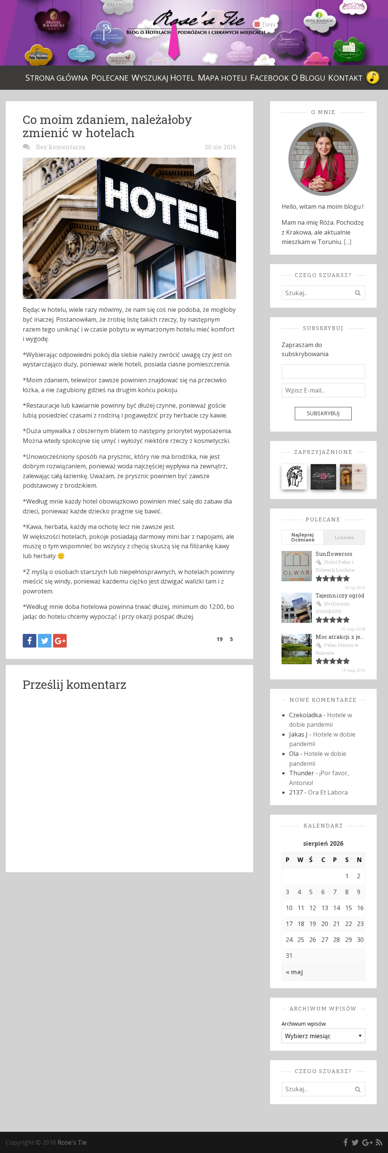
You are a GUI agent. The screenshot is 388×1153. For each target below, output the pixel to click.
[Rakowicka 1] (352, 476)
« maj (294, 972)
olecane (109, 77)
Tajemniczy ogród (340, 595)
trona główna (56, 77)
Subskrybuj (323, 413)
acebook (269, 77)
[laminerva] (294, 476)
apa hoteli (222, 77)
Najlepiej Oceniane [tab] (302, 537)
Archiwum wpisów (304, 1023)
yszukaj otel (162, 77)
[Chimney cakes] (323, 476)
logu (308, 77)
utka (373, 78)
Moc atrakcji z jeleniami (349, 636)
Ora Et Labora (328, 792)
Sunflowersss (334, 553)
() (219, 639)
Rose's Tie (72, 1142)
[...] (347, 242)
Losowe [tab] (344, 537)
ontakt (345, 77)
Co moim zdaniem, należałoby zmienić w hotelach (107, 126)
